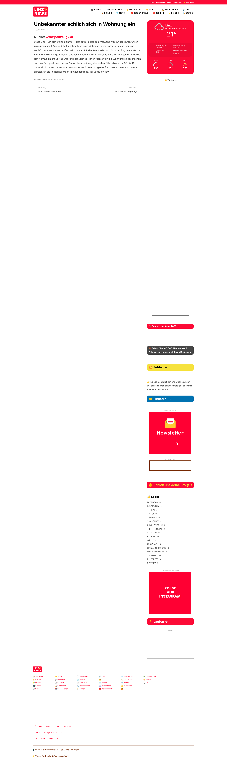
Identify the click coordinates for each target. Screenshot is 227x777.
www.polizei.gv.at (59, 37)
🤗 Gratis (102, 680)
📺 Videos (37, 686)
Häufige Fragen (50, 732)
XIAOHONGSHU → (156, 525)
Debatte (67, 726)
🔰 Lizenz (37, 683)
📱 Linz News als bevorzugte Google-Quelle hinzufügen (56, 750)
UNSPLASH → (154, 544)
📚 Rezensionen (61, 689)
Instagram (34, 703)
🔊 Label (187, 10)
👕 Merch (121, 13)
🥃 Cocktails (82, 683)
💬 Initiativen (60, 680)
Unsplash (72, 703)
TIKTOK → (152, 513)
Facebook (38, 703)
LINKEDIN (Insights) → (158, 548)
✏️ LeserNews (188, 2)
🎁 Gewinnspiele (139, 13)
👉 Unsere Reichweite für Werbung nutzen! (51, 756)
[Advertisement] (170, 202)
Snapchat (59, 703)
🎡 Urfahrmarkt (105, 686)
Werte (48, 726)
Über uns (38, 726)
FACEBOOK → (154, 502)
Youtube (47, 703)
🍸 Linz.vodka (82, 676)
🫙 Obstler (81, 680)
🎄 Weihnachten (149, 676)
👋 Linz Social (134, 10)
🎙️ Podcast (125, 683)
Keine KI (64, 732)
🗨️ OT (145, 683)
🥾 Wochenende (170, 10)
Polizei (61, 79)
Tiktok (51, 703)
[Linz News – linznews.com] (40, 11)
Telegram (68, 703)
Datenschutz (40, 739)
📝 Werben (37, 689)
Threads (42, 703)
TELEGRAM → (154, 555)
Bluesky (76, 703)
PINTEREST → (154, 559)
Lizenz (57, 726)
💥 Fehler (173, 13)
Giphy (63, 703)
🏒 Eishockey (60, 686)
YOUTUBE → (153, 532)
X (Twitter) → (153, 517)
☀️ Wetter (151, 10)
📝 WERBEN (188, 13)
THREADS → (153, 510)
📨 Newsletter (113, 10)
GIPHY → (151, 540)
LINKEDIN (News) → (157, 551)
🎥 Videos (96, 10)
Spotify (80, 703)
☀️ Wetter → (170, 80)
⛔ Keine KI (158, 13)
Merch (37, 732)
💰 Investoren (126, 686)
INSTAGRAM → (154, 506)
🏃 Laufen (81, 689)
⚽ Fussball (59, 683)
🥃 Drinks (106, 13)
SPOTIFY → (152, 563)
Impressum (53, 739)
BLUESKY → (153, 536)
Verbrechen (46, 79)
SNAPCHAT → (154, 521)
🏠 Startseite (38, 676)
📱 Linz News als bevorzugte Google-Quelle (166, 2)
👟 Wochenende (83, 686)
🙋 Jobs (124, 689)
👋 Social (58, 676)
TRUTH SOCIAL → (156, 529)
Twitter (55, 703)
